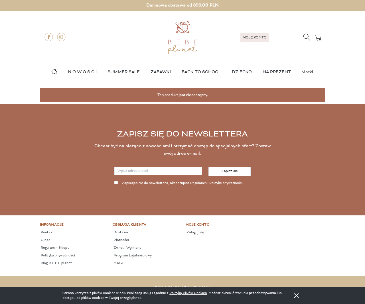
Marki (307, 72)
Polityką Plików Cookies (188, 293)
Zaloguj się (195, 232)
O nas (45, 240)
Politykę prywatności (226, 183)
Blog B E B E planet (56, 263)
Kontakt (47, 232)
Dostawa (120, 232)
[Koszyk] (319, 41)
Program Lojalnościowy (132, 255)
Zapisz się (229, 171)
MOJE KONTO (255, 37)
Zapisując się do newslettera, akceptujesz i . (183, 183)
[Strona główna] (182, 38)
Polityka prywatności (57, 255)
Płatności (121, 240)
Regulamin (198, 183)
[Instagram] (61, 37)
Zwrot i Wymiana (127, 248)
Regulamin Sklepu (55, 248)
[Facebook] (48, 37)
